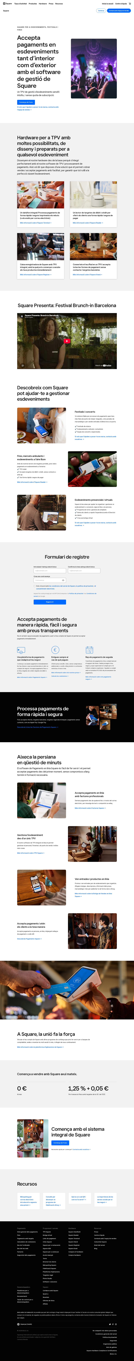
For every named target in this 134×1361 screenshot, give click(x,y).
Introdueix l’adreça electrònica (45, 567)
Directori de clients (49, 1262)
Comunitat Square (100, 1242)
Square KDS (47, 1248)
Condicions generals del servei (106, 1334)
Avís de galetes (111, 1347)
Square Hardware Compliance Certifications (102, 1350)
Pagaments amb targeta (25, 1238)
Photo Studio (47, 1278)
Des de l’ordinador (23, 1245)
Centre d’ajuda (99, 1235)
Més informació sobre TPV (30, 853)
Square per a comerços (51, 1252)
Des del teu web (22, 1248)
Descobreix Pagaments (28, 939)
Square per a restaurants (51, 1245)
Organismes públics (110, 1344)
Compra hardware (74, 1255)
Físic (18, 1235)
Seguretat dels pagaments (26, 1255)
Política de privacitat (76, 593)
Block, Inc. (113, 1354)
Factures (20, 1252)
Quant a (45, 1294)
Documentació (22, 1296)
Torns (45, 1258)
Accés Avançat (48, 1255)
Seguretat (113, 1340)
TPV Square (47, 1232)
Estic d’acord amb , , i (66, 587)
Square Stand (73, 1242)
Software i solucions (50, 1282)
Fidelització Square (49, 1268)
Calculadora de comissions (26, 1242)
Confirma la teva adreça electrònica (81, 567)
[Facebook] (113, 1324)
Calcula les (59, 676)
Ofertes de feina (48, 1300)
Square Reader (73, 1235)
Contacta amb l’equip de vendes (105, 1238)
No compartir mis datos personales (105, 1330)
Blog (95, 1248)
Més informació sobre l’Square (31, 482)
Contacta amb (81, 1149)
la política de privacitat (84, 586)
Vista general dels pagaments (27, 1232)
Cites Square (47, 1242)
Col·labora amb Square (50, 1290)
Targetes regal (48, 1275)
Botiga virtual (47, 1235)
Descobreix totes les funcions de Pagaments (37, 727)
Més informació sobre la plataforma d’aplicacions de (39, 1047)
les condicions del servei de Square (62, 586)
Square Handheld (74, 1232)
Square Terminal (74, 1238)
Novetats (46, 1297)
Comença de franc (26, 102)
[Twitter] (110, 1324)
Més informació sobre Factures (89, 808)
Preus (96, 1232)
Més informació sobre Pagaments (31, 677)
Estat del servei (99, 1245)
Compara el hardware (75, 1252)
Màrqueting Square (49, 1265)
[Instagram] (116, 1324)
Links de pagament (49, 1238)
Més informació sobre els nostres (65, 672)
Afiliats (45, 1304)
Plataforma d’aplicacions (51, 1272)
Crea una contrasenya (42, 576)
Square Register (74, 1245)
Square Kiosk (72, 1248)
